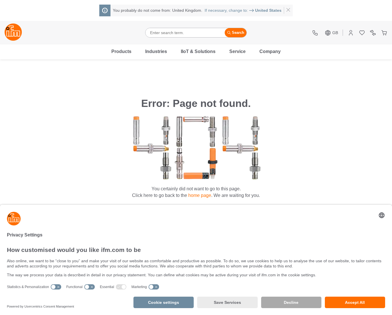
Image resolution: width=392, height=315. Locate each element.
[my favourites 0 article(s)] (362, 33)
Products (121, 51)
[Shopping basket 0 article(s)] (384, 33)
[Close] (288, 10)
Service (237, 51)
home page (199, 195)
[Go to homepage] (13, 33)
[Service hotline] (316, 33)
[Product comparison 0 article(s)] (373, 33)
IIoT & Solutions (198, 51)
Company (270, 51)
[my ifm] (351, 33)
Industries (156, 51)
